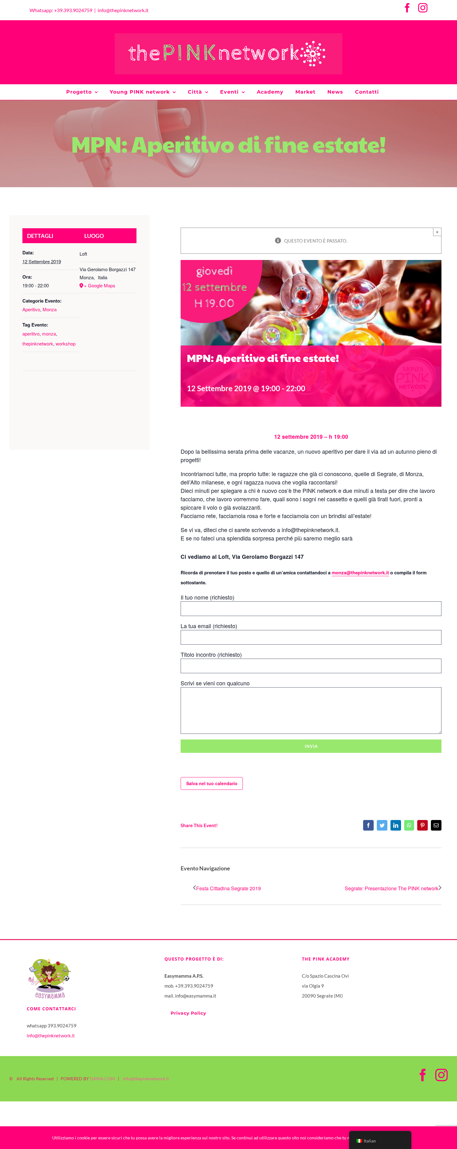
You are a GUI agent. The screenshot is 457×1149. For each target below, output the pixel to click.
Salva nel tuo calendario (212, 783)
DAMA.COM (102, 1078)
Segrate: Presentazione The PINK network (391, 888)
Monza (50, 309)
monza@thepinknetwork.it (360, 572)
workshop (66, 343)
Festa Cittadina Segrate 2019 (228, 888)
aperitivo (30, 333)
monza (49, 333)
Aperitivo (31, 309)
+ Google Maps (99, 285)
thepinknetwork (37, 343)
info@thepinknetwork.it (123, 10)
